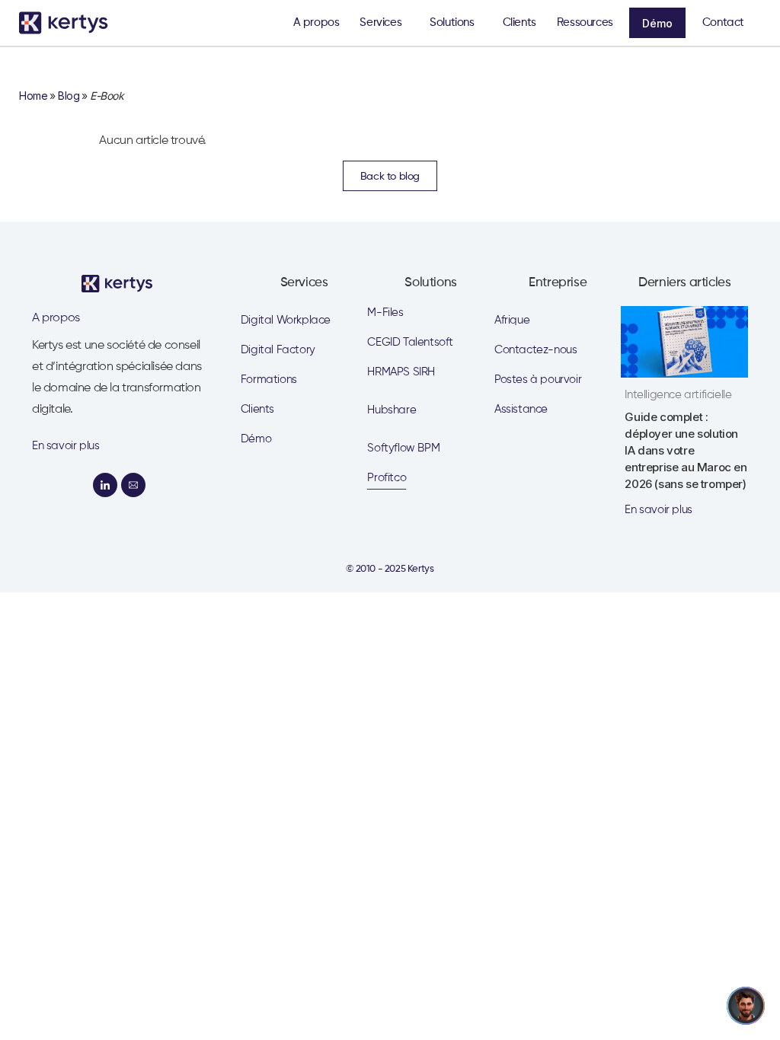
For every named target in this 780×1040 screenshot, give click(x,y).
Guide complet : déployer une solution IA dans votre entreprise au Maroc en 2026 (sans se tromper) (685, 450)
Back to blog (390, 176)
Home (33, 95)
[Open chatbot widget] (746, 1006)
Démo (657, 23)
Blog (68, 95)
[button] (384, 23)
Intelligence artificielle (678, 394)
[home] (68, 23)
